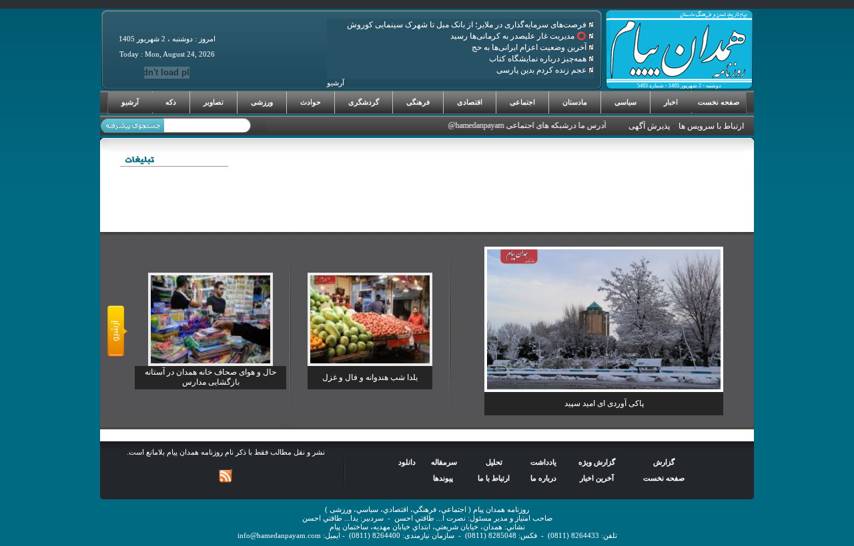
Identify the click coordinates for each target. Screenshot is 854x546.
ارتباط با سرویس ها (711, 126)
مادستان (574, 102)
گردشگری (363, 102)
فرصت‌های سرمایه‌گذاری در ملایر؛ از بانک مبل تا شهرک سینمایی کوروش (467, 24)
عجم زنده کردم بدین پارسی (542, 70)
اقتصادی (469, 102)
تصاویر (213, 102)
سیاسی (625, 102)
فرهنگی (418, 102)
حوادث (310, 102)
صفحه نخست (718, 102)
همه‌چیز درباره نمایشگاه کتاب (538, 58)
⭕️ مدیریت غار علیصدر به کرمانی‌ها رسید (519, 36)
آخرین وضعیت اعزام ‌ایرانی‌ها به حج (530, 47)
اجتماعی (522, 102)
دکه (170, 102)
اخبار (671, 102)
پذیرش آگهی (649, 126)
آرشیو (130, 102)
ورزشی (262, 102)
